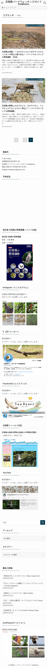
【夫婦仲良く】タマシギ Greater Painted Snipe (21, 611)
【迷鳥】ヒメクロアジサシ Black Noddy (18, 594)
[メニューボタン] (2, 3)
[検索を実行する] (42, 522)
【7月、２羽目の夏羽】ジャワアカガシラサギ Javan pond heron (23, 603)
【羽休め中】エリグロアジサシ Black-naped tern (21, 577)
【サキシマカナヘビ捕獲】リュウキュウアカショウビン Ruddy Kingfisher (23, 585)
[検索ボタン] (45, 3)
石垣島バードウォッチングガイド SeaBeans (23, 3)
